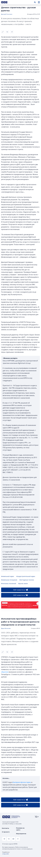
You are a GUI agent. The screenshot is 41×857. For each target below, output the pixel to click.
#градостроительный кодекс (25, 576)
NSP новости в (19, 590)
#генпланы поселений (8, 583)
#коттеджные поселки (26, 580)
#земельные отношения (9, 580)
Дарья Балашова (6, 628)
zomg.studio (5, 854)
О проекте (6, 832)
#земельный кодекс (7, 576)
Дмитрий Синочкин (6, 14)
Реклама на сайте (20, 829)
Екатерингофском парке (22, 782)
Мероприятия (21, 833)
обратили (4, 672)
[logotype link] (5, 2)
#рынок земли (23, 583)
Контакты (5, 828)
